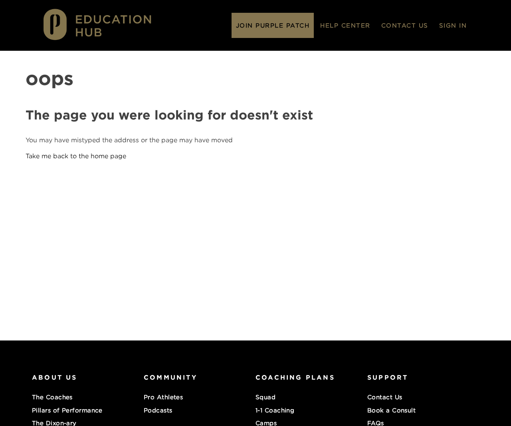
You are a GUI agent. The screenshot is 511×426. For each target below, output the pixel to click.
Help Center (345, 25)
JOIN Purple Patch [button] (273, 25)
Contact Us (404, 25)
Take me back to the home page (76, 155)
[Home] (104, 41)
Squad (265, 397)
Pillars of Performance (67, 410)
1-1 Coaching (275, 410)
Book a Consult (391, 410)
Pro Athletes (163, 397)
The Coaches (52, 397)
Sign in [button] (453, 25)
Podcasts (158, 410)
